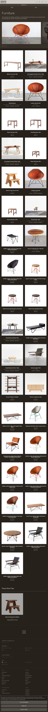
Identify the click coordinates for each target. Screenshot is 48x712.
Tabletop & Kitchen (6, 675)
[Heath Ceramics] (24, 632)
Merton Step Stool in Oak (12, 190)
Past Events (5, 664)
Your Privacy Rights (24, 702)
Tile (4, 650)
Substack (27, 691)
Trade (26, 683)
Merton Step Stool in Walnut (12, 617)
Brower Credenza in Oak (36, 397)
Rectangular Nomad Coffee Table (36, 74)
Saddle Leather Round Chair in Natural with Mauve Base (12, 487)
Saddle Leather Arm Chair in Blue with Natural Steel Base (12, 577)
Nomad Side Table (35, 219)
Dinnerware (4, 672)
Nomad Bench (12, 103)
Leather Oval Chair (35, 190)
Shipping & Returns (6, 693)
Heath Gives (28, 682)
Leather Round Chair (36, 103)
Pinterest (27, 693)
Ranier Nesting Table (12, 132)
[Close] (46, 697)
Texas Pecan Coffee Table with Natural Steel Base (35, 517)
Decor (3, 677)
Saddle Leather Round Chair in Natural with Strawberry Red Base (35, 487)
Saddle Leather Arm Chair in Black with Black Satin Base (35, 547)
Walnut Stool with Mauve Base (35, 308)
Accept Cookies (24, 709)
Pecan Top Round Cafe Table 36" (36, 248)
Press (26, 680)
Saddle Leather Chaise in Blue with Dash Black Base (35, 338)
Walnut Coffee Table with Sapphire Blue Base (12, 427)
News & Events (28, 675)
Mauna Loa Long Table (12, 74)
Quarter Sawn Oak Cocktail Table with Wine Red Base (12, 547)
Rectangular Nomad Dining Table (12, 161)
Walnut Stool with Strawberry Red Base (12, 308)
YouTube (27, 694)
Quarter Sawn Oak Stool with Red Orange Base (36, 279)
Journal (27, 672)
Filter (12, 7)
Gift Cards (4, 682)
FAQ (3, 691)
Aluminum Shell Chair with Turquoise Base (36, 426)
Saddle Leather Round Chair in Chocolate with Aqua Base (12, 517)
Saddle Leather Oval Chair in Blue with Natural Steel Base (12, 279)
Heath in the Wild (5, 680)
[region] (24, 703)
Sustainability (28, 677)
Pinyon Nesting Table (36, 161)
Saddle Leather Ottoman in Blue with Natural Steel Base (12, 249)
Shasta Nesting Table (12, 219)
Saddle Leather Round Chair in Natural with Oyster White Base (35, 457)
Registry (28, 650)
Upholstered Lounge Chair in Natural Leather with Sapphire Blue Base (12, 457)
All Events (5, 662)
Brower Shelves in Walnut (12, 397)
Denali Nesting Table (36, 132)
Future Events (29, 662)
